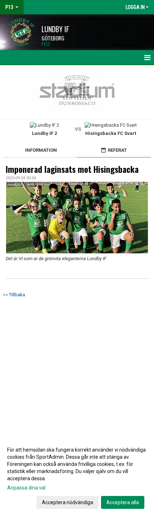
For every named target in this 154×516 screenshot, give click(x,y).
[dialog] (77, 475)
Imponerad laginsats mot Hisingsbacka (72, 169)
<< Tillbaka (14, 294)
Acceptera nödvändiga (67, 502)
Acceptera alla (122, 502)
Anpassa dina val (26, 488)
